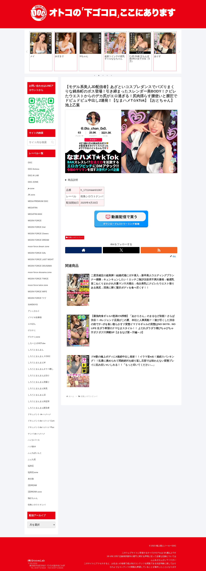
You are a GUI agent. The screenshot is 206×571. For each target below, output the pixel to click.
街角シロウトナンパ (75, 237)
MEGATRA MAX (35, 214)
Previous (26, 51)
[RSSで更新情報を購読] (159, 250)
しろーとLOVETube (36, 343)
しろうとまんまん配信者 (38, 408)
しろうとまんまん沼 (37, 395)
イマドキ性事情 (35, 317)
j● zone (31, 188)
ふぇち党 (32, 459)
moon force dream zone (38, 246)
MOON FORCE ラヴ (37, 298)
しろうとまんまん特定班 (38, 401)
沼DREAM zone (35, 492)
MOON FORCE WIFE (37, 291)
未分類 (31, 479)
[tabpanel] (40, 51)
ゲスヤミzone (34, 337)
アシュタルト (34, 311)
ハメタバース (34, 440)
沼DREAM (32, 485)
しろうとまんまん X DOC (39, 356)
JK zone (31, 195)
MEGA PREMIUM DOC (38, 201)
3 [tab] (103, 75)
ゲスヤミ (32, 330)
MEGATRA (32, 207)
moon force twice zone (38, 285)
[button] (52, 142)
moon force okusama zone (40, 272)
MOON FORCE (34, 220)
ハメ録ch (32, 446)
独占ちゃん (33, 498)
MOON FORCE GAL (37, 253)
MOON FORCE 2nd (36, 227)
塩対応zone (33, 472)
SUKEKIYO (33, 304)
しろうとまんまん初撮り (38, 382)
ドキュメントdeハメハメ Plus (41, 427)
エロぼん (32, 324)
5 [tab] (111, 75)
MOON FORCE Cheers (38, 233)
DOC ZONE (33, 182)
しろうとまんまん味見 (38, 388)
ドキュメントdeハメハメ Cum (41, 421)
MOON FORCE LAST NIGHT (41, 259)
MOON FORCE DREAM (38, 240)
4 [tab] (107, 75)
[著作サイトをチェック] (83, 250)
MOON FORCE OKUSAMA (40, 266)
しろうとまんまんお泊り (38, 375)
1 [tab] (94, 75)
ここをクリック (157, 560)
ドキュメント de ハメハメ (39, 414)
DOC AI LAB (33, 175)
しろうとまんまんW (36, 362)
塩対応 (31, 466)
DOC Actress (33, 169)
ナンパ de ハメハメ (36, 434)
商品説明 (73, 180)
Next (179, 51)
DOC (30, 162)
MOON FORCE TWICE (38, 278)
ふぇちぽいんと (35, 453)
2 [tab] (98, 75)
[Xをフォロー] (121, 250)
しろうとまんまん (36, 350)
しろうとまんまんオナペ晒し (40, 369)
